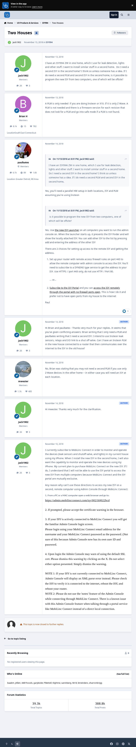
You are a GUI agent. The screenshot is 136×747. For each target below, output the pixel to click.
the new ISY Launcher (67, 230)
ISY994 (49, 42)
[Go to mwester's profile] (23, 369)
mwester (23, 381)
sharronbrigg (95, 682)
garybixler (38, 682)
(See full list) (123, 674)
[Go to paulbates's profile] (23, 150)
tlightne (56, 682)
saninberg (66, 682)
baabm (10, 682)
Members (24, 166)
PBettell (48, 682)
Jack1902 (17, 42)
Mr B (74, 682)
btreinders (83, 682)
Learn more (5, 5)
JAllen (18, 682)
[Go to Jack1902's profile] (9, 42)
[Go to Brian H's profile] (23, 104)
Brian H (23, 116)
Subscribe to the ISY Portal (64, 287)
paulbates (23, 162)
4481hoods (27, 682)
